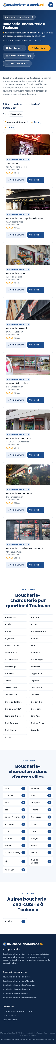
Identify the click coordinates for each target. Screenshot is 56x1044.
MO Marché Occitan (17, 383)
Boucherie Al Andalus (18, 438)
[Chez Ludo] (28, 144)
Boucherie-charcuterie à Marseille (18, 981)
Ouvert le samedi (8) (19, 63)
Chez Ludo (12, 163)
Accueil (6, 40)
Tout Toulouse (16, 48)
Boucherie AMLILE (16, 273)
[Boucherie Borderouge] (28, 474)
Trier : (6, 114)
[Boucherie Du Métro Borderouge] (28, 529)
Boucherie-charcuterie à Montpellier (19, 997)
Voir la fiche (35, 180)
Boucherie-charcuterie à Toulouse (19, 985)
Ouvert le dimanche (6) (20, 55)
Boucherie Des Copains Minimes (24, 218)
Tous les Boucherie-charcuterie (17, 1011)
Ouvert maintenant (16, 122)
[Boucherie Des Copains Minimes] (28, 199)
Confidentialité (27, 1033)
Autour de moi (40, 48)
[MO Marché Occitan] (28, 365)
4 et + (36, 122)
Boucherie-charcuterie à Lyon (16, 989)
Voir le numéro (17, 180)
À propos (24, 1035)
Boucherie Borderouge (19, 493)
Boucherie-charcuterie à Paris (17, 977)
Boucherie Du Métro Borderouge (24, 548)
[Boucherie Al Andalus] (28, 420)
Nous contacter (10, 1019)
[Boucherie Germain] (28, 310)
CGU (18, 1033)
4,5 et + (10, 127)
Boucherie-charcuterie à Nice (16, 993)
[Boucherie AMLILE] (28, 255)
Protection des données (45, 1033)
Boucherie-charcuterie (25, 5)
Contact (32, 1035)
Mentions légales (7, 1033)
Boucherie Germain (17, 328)
